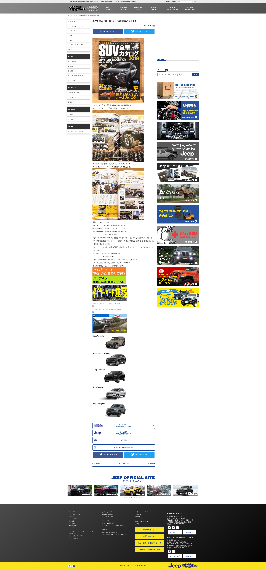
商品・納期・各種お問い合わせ (149, 543)
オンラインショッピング (141, 512)
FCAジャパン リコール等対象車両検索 (114, 525)
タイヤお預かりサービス (76, 536)
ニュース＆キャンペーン (75, 26)
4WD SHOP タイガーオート (99, 303)
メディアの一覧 (124, 463)
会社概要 (137, 524)
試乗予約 (174, 1)
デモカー (70, 102)
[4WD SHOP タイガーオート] (93, 306)
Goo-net (70, 114)
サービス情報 (72, 62)
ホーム (69, 15)
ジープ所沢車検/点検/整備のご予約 (123, 433)
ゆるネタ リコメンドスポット (77, 45)
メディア (74, 15)
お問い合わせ (189, 532)
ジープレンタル (73, 533)
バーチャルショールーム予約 (149, 549)
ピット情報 (71, 80)
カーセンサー (72, 119)
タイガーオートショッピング (123, 447)
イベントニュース (73, 49)
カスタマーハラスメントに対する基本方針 (115, 534)
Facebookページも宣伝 (114, 303)
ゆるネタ (70, 40)
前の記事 (97, 463)
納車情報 (70, 66)
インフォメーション (74, 31)
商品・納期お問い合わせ (75, 75)
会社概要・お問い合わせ (75, 131)
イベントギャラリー (107, 512)
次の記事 (151, 463)
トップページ (72, 21)
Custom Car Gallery (74, 93)
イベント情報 (73, 519)
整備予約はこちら (149, 530)
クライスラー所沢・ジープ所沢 (100, 309)
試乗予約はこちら (149, 536)
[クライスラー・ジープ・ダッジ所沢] (93, 312)
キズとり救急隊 (73, 538)
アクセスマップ (174, 532)
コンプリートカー (73, 97)
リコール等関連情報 (108, 523)
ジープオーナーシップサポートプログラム (81, 531)
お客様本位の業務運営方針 (110, 532)
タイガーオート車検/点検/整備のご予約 (123, 425)
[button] (124, 497)
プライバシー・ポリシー (141, 521)
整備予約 (168, 1)
